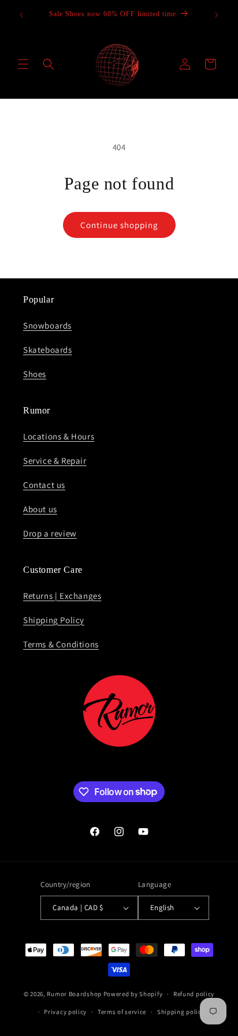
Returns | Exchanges (62, 595)
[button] (23, 64)
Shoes (34, 373)
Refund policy (193, 994)
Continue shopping (119, 224)
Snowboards (47, 325)
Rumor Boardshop (74, 994)
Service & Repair (55, 460)
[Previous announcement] (21, 15)
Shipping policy (181, 1012)
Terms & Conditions (61, 644)
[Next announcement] (216, 15)
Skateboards (47, 349)
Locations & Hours (58, 436)
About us (40, 509)
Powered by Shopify (133, 994)
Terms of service (122, 1012)
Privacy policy (65, 1012)
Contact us (44, 484)
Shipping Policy (53, 619)
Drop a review (50, 533)
